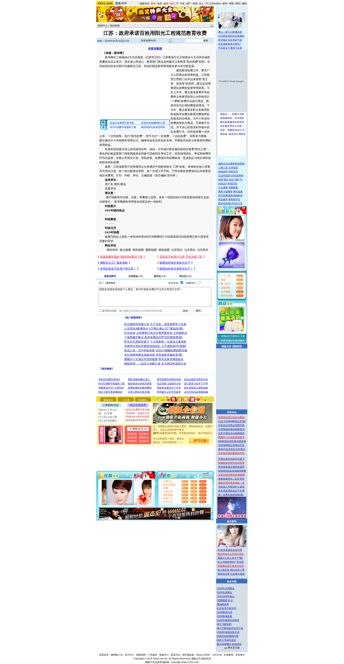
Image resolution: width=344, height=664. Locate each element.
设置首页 (104, 654)
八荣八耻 (223, 167)
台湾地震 (233, 167)
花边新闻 (132, 437)
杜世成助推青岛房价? (229, 44)
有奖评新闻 (155, 48)
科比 (231, 179)
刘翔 (220, 179)
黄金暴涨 (223, 199)
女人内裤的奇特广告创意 (231, 562)
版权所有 (206, 658)
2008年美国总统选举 (228, 620)
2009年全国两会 (226, 588)
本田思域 (232, 183)
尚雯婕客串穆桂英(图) (169, 354)
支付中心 (129, 654)
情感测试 (132, 441)
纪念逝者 (129, 332)
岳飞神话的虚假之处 (173, 363)
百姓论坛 (231, 412)
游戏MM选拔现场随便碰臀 (232, 471)
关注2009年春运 (226, 596)
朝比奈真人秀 (237, 570)
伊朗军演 (233, 171)
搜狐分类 (226, 346)
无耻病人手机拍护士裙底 (231, 486)
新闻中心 (103, 25)
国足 (226, 179)
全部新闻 (228, 654)
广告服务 (152, 654)
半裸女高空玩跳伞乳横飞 (231, 459)
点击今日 (231, 9)
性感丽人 (143, 400)
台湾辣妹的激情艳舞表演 (231, 429)
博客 (231, 3)
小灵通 (125, 400)
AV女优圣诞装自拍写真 (230, 550)
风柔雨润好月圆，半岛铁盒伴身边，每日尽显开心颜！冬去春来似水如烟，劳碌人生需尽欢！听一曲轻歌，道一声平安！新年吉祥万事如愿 (183, 432)
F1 (241, 179)
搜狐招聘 (141, 654)
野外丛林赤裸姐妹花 (171, 359)
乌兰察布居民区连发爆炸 (231, 36)
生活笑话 (144, 441)
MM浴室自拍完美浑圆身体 (232, 441)
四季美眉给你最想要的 (233, 340)
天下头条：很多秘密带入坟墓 (168, 324)
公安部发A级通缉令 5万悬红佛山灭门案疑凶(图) (153, 328)
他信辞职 (223, 171)
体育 (159, 3)
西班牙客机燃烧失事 (227, 636)
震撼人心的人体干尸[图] (230, 558)
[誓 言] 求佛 (105, 413)
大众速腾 (223, 187)
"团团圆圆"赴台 (225, 600)
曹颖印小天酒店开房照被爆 (141, 359)
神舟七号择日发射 (226, 640)
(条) (135, 276)
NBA (236, 179)
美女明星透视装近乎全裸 (231, 490)
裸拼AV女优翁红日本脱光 (231, 449)
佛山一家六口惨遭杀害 (230, 32)
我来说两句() (148, 40)
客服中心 (164, 654)
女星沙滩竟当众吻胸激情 (231, 433)
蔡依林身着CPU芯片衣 (230, 203)
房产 (188, 3)
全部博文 (240, 654)
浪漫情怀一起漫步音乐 (138, 413)
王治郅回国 (224, 175)
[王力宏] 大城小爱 (107, 417)
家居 (195, 3)
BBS (238, 3)
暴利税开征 (234, 199)
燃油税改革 (223, 604)
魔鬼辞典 (144, 437)
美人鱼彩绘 (224, 570)
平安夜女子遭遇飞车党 (230, 48)
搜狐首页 (144, 3)
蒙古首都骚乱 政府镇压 (229, 644)
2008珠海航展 (224, 616)
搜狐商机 (237, 346)
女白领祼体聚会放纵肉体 (139, 354)
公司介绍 (217, 654)
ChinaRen (215, 3)
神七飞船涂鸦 (224, 624)
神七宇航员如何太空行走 (230, 628)
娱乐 (166, 3)
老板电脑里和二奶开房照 (231, 478)
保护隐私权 (188, 654)
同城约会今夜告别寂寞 (138, 416)
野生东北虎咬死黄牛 (136, 341)
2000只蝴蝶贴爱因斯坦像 (171, 350)
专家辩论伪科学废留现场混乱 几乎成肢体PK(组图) (155, 346)
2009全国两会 (224, 592)
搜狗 (244, 3)
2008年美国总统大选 (228, 632)
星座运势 (132, 434)
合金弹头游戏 (237, 574)
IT (177, 3)
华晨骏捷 (233, 187)
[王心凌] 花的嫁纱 (107, 420)
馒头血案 (238, 191)
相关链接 (106, 368)
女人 (201, 3)
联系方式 (175, 654)
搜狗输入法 (117, 654)
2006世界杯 (237, 175)
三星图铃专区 (110, 405)
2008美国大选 (224, 612)
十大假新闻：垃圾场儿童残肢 (168, 341)
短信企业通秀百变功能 (138, 409)
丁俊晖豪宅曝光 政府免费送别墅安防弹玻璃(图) (153, 337)
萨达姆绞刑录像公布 (136, 324)
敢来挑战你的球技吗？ (138, 420)
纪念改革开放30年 (226, 608)
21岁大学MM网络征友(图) (232, 421)
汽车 (182, 3)
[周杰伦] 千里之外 (107, 409)
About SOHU (203, 654)
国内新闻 (115, 25)
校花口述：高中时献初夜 (139, 350)
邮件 (225, 3)
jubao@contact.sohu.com (185, 662)
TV (206, 3)
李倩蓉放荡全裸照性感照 (231, 467)
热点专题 (231, 581)
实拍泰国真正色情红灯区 (231, 445)
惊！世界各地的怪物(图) (231, 494)
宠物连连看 (224, 574)
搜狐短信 (108, 400)
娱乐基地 (231, 521)
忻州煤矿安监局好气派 (230, 40)
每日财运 (144, 434)
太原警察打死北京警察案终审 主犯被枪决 (161, 332)
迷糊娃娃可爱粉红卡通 (233, 336)
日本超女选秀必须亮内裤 (231, 425)
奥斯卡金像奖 (225, 191)
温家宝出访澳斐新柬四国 (231, 163)
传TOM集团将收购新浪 (230, 195)
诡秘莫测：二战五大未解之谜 (142, 363)
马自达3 (222, 183)
